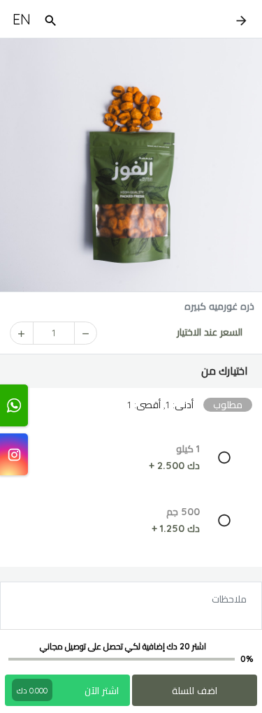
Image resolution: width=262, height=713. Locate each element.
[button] (131, 371)
